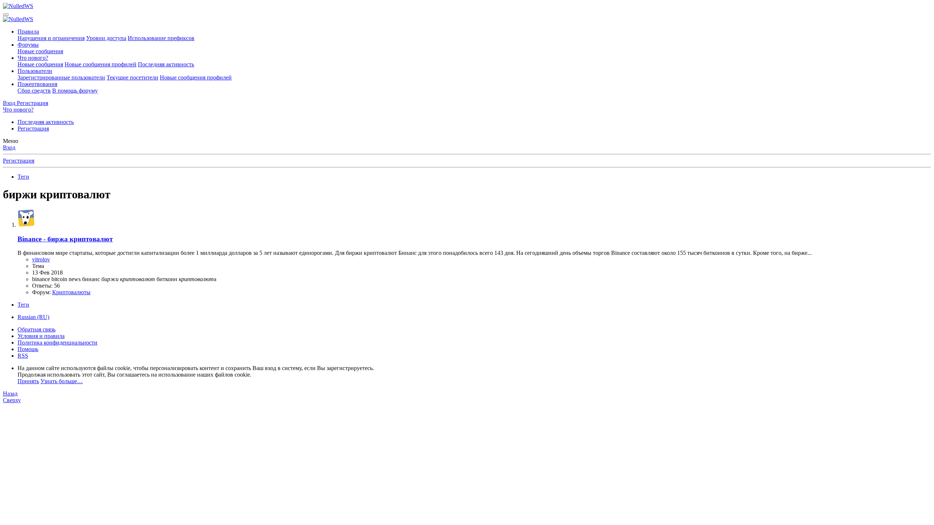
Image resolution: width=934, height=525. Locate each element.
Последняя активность (166, 64)
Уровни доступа (106, 38)
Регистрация (33, 128)
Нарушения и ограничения (51, 38)
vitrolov (41, 259)
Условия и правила (41, 336)
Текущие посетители (132, 77)
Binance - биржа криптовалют (65, 239)
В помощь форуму (75, 91)
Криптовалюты (71, 292)
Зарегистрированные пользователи (61, 77)
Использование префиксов (161, 38)
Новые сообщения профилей (100, 64)
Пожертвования (37, 84)
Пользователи (35, 71)
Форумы (28, 45)
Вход (9, 147)
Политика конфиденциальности (57, 342)
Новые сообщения (40, 51)
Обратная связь (36, 329)
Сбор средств (34, 91)
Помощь (28, 349)
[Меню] (6, 14)
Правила (28, 31)
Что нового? (33, 58)
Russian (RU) (33, 317)
